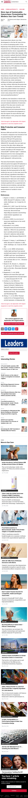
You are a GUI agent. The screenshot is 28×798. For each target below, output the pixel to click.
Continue (14, 790)
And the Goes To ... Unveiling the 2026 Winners (12, 747)
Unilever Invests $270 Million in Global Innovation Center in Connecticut (14, 656)
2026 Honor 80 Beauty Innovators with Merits (11, 561)
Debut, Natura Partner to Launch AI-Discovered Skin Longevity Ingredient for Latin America (13, 688)
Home (2, 9)
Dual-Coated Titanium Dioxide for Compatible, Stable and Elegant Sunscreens (12, 593)
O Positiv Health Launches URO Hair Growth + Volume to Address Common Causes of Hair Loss (10, 367)
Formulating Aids (6, 459)
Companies (4, 652)
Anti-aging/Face (6, 769)
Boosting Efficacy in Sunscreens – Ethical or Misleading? (12, 625)
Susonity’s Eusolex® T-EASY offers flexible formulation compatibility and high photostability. (14, 599)
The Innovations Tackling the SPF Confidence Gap (12, 773)
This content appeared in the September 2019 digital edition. (14, 319)
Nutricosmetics (4, 364)
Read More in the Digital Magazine (14, 323)
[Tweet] (13, 328)
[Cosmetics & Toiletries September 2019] (14, 313)
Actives (2, 382)
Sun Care (21, 9)
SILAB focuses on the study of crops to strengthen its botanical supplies (10, 376)
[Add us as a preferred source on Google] (16, 328)
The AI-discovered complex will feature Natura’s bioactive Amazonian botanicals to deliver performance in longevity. (14, 694)
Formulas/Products (12, 9)
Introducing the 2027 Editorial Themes (10, 429)
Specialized (3, 390)
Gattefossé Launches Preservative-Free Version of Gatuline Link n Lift (9, 421)
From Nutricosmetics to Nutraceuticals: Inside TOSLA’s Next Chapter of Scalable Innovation (9, 403)
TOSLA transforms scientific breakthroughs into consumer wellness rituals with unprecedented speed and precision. (14, 536)
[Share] (5, 328)
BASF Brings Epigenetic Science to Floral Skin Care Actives (10, 385)
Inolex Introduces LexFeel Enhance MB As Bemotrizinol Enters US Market (14, 463)
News (2, 427)
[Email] (2, 328)
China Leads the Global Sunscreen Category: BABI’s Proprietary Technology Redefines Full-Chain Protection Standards (12, 495)
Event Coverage (6, 557)
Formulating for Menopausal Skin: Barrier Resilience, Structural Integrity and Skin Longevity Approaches (10, 412)
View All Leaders (14, 353)
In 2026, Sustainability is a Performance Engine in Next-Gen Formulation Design (12, 721)
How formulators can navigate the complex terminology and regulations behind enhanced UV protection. (13, 630)
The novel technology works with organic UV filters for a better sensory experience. (13, 468)
